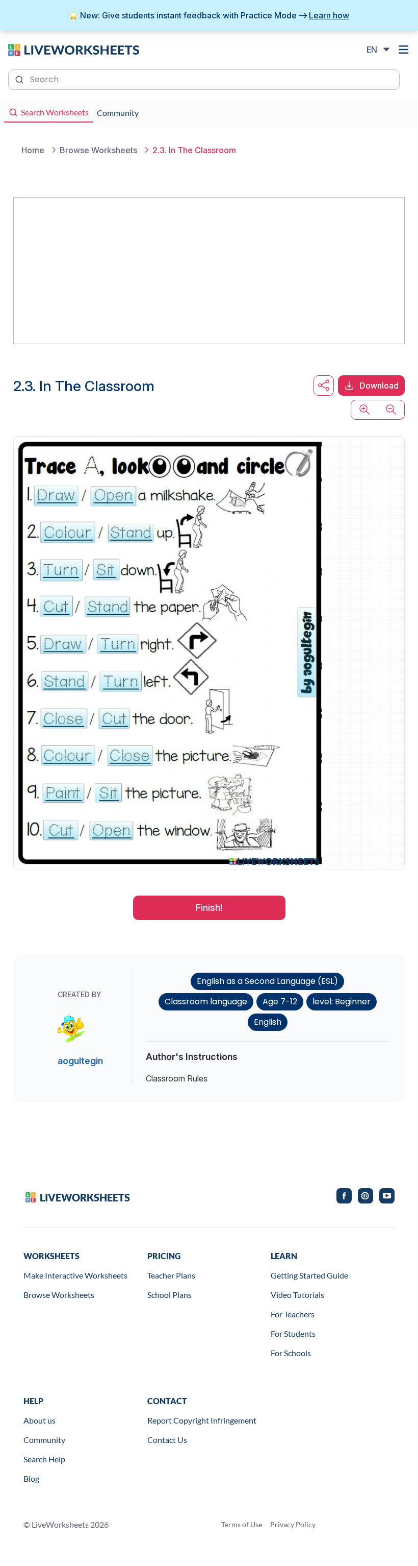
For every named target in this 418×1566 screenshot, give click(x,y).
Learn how (329, 15)
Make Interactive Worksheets (75, 1275)
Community (44, 1439)
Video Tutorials (297, 1294)
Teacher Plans (171, 1275)
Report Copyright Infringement (201, 1420)
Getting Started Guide (309, 1275)
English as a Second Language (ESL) (267, 981)
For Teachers (293, 1314)
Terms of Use (241, 1524)
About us (39, 1420)
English (267, 1022)
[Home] (73, 49)
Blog (31, 1478)
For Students (293, 1333)
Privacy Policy (293, 1524)
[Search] (20, 79)
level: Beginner (341, 1001)
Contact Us (167, 1439)
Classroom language (206, 1001)
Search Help (44, 1459)
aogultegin (80, 1060)
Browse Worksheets (58, 1294)
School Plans (169, 1294)
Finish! (209, 907)
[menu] (404, 49)
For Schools (291, 1353)
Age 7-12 (280, 1001)
